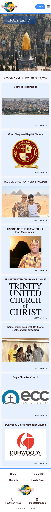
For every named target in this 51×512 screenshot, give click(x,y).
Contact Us (38, 474)
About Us (13, 480)
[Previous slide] (3, 42)
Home (13, 474)
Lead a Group (38, 480)
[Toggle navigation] (48, 7)
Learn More (38, 125)
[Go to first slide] (47, 42)
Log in (40, 6)
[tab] (22, 69)
